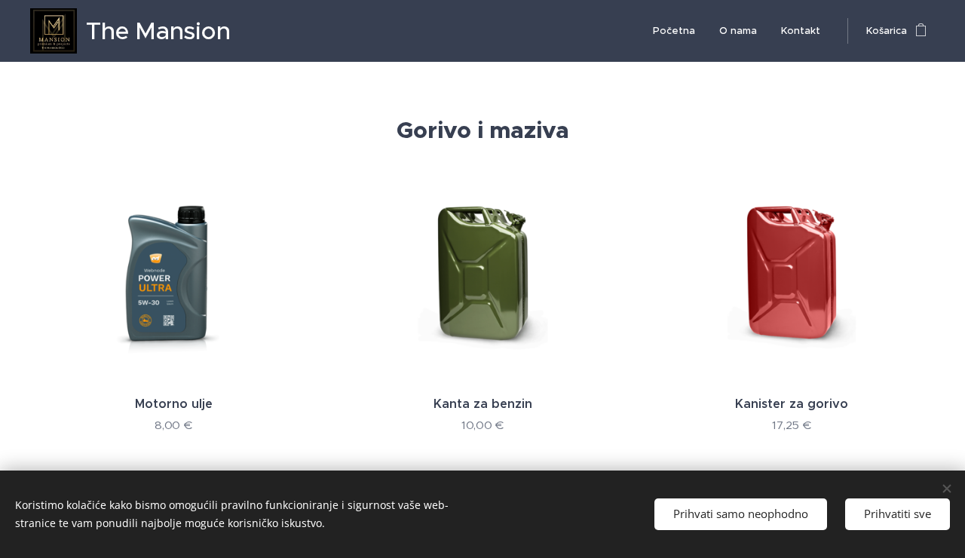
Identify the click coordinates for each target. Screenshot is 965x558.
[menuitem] (678, 31)
